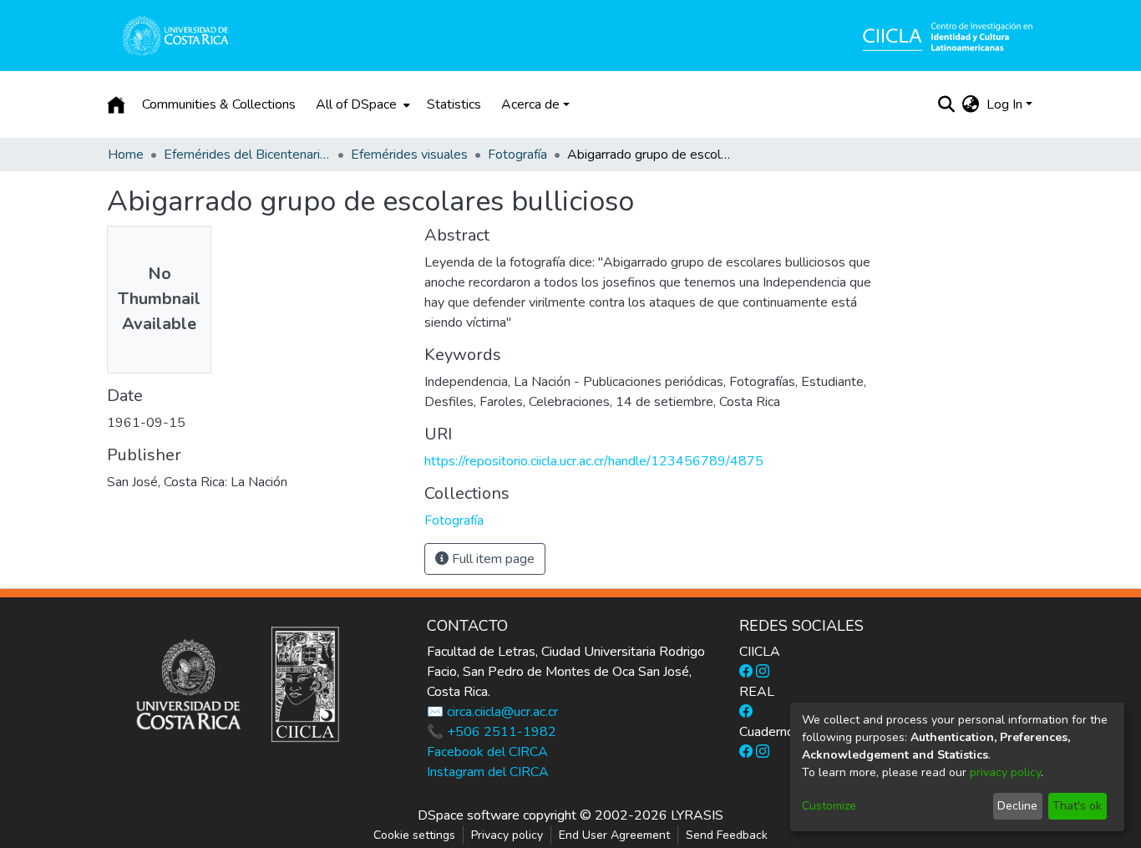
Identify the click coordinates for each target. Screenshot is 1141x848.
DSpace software (469, 815)
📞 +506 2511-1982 (491, 732)
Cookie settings (414, 835)
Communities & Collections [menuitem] (219, 104)
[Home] (116, 104)
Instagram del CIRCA (488, 772)
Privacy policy (507, 835)
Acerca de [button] (530, 104)
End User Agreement (614, 835)
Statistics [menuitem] (454, 104)
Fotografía (517, 154)
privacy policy (1005, 772)
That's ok (1077, 806)
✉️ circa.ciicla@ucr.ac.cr (492, 712)
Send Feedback (727, 835)
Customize (829, 806)
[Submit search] (946, 104)
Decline (1017, 806)
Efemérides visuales (409, 154)
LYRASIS (697, 815)
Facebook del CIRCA (487, 752)
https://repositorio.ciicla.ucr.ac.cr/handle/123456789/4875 (593, 461)
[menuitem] (361, 104)
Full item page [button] (492, 559)
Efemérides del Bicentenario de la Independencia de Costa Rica (247, 154)
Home (126, 154)
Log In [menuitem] (1004, 104)
